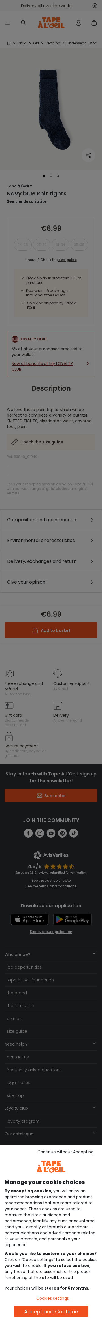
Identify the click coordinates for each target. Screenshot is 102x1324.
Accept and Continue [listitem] (51, 1311)
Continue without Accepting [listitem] (65, 1152)
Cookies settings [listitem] (52, 1298)
